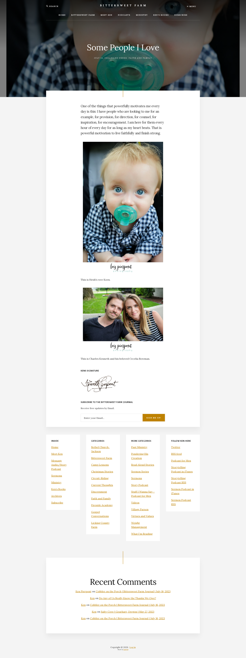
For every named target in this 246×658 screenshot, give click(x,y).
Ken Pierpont (83, 591)
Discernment (99, 491)
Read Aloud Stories (142, 464)
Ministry (56, 482)
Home (54, 447)
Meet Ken (57, 453)
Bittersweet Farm (123, 5)
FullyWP (126, 649)
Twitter (175, 447)
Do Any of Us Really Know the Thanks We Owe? (127, 598)
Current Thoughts (102, 485)
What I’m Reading (141, 533)
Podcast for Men (181, 460)
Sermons (56, 475)
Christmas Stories (102, 471)
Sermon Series (140, 471)
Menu (192, 6)
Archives (56, 495)
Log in (133, 647)
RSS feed (176, 453)
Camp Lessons (100, 464)
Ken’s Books (58, 489)
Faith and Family (140, 58)
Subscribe (57, 502)
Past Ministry (139, 447)
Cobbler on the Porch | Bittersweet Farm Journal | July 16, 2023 (133, 591)
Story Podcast (139, 485)
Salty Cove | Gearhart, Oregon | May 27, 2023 (127, 611)
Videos (135, 502)
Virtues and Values (142, 516)
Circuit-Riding (99, 478)
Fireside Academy (102, 505)
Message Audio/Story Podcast (59, 465)
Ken (92, 598)
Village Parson (139, 509)
